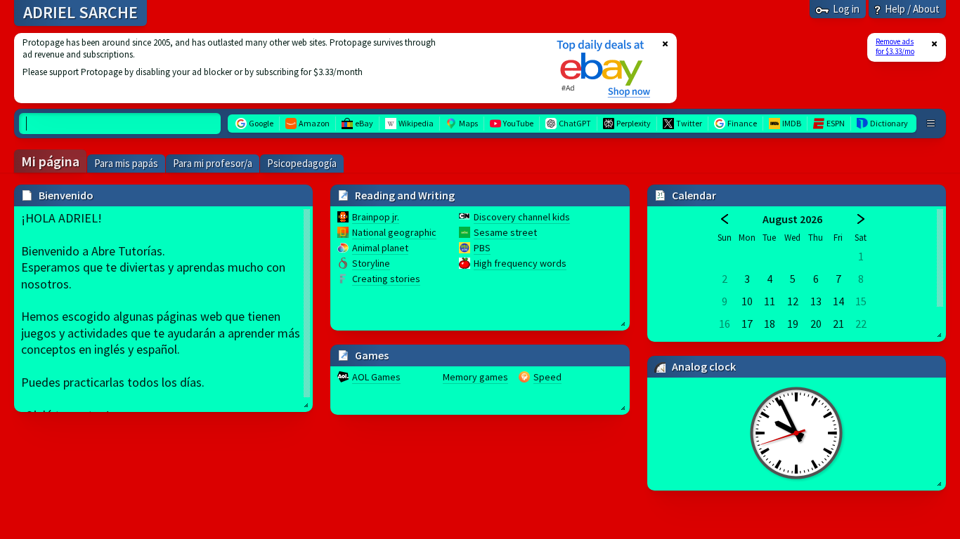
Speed (547, 377)
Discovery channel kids (522, 217)
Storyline (371, 263)
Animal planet (380, 247)
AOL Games (376, 377)
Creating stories (386, 278)
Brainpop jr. (375, 217)
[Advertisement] (276, 68)
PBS (482, 247)
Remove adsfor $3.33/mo (895, 46)
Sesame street (505, 232)
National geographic (394, 232)
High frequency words (520, 263)
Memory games (475, 377)
